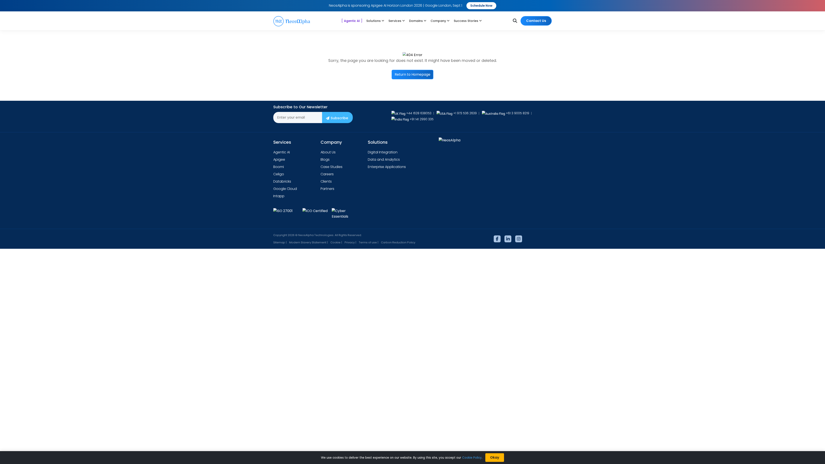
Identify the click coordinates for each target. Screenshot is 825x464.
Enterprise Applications (387, 166)
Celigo (278, 174)
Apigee (279, 159)
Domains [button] (416, 21)
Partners (327, 188)
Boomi (278, 166)
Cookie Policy (472, 458)
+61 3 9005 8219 (517, 113)
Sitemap (279, 242)
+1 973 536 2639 (465, 113)
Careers (327, 174)
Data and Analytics (384, 159)
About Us (328, 152)
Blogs (325, 159)
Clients (326, 181)
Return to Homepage (412, 74)
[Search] (515, 21)
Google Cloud (285, 188)
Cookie (335, 242)
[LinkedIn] (507, 238)
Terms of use (368, 242)
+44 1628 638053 (418, 113)
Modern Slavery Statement (307, 242)
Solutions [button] (373, 21)
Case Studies (331, 166)
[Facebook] (497, 238)
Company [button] (438, 21)
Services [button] (394, 21)
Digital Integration (382, 152)
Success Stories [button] (466, 21)
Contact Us (536, 20)
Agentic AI (351, 20)
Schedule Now (481, 5)
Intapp (278, 196)
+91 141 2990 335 (422, 119)
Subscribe (339, 118)
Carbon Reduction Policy (398, 242)
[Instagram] (518, 238)
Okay (494, 457)
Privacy (350, 242)
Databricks (282, 181)
